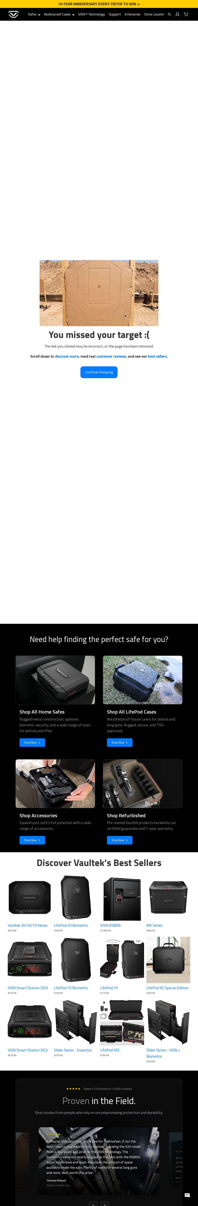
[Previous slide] (104, 897)
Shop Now (30, 742)
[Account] (177, 14)
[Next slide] (140, 897)
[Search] (169, 14)
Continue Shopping (99, 372)
